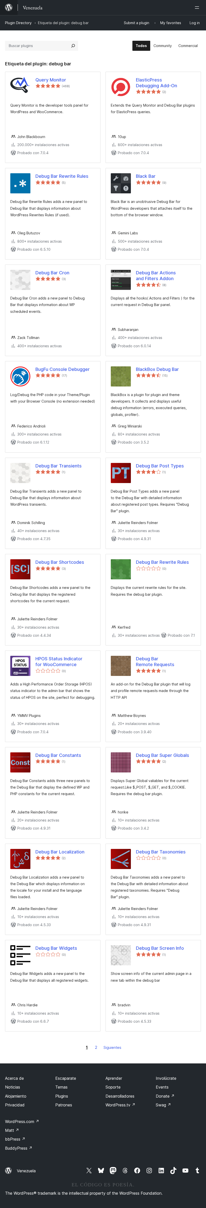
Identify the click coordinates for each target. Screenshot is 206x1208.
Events (162, 1087)
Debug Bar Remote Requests (155, 661)
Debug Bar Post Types (160, 465)
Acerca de (14, 1078)
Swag (163, 1104)
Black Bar (146, 176)
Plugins (61, 1096)
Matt (12, 1130)
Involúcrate (166, 1078)
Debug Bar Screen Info (160, 948)
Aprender (114, 1078)
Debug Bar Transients (58, 465)
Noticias (12, 1087)
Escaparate (65, 1078)
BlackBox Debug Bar (157, 369)
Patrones (63, 1104)
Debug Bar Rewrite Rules (61, 176)
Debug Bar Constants (58, 755)
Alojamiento (15, 1096)
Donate (165, 1096)
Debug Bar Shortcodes (59, 562)
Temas (61, 1087)
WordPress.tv (120, 1104)
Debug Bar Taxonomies (161, 851)
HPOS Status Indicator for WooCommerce (58, 661)
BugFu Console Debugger (62, 369)
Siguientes (112, 1047)
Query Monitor (50, 79)
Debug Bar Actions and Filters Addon (156, 275)
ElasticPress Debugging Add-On (156, 82)
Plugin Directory (18, 23)
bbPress (15, 1139)
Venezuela (26, 1170)
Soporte (113, 1087)
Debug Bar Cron (52, 272)
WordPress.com (22, 1121)
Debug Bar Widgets (56, 948)
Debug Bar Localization (59, 851)
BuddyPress (18, 1148)
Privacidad (15, 1104)
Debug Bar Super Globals (162, 755)
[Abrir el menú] (198, 7)
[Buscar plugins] (73, 46)
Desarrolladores (120, 1096)
